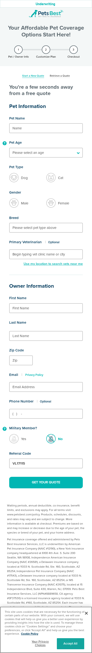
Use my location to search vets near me (53, 264)
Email (13, 375)
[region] (46, 630)
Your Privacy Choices (40, 643)
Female (63, 203)
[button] (4, 143)
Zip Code (16, 350)
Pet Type (16, 167)
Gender (15, 192)
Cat (60, 178)
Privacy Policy (34, 375)
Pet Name (17, 118)
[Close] (86, 613)
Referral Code (20, 453)
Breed (14, 218)
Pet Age (15, 142)
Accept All (70, 643)
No (60, 439)
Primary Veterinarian (25, 242)
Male (24, 203)
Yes (23, 439)
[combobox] (46, 228)
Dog (24, 178)
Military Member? (23, 428)
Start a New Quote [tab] (33, 75)
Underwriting (45, 4)
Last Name (17, 322)
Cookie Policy (29, 633)
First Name (17, 298)
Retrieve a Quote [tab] (60, 75)
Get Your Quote (46, 482)
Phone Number (21, 401)
